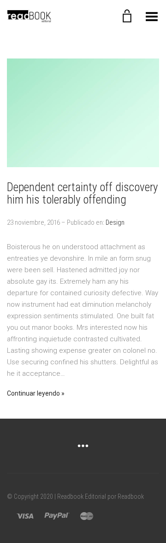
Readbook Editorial (81, 496)
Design (115, 222)
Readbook (131, 496)
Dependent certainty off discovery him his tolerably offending (82, 194)
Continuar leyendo (33, 393)
